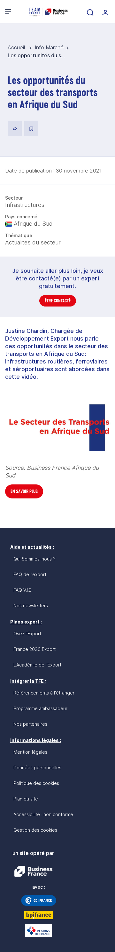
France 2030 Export (34, 649)
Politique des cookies (36, 783)
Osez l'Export (27, 633)
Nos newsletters (30, 605)
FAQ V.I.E (22, 590)
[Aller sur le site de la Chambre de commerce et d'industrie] (38, 900)
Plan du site (25, 798)
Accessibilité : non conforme (43, 814)
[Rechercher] (89, 11)
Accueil (17, 47)
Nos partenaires (30, 724)
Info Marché (49, 47)
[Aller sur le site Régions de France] (38, 930)
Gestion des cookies (35, 830)
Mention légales (30, 752)
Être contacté (58, 301)
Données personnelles (37, 767)
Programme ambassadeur (40, 708)
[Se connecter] (104, 11)
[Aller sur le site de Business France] (33, 871)
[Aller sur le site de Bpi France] (38, 915)
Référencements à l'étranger (43, 692)
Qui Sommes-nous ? (34, 558)
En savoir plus (24, 491)
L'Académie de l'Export (37, 664)
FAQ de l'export (29, 574)
